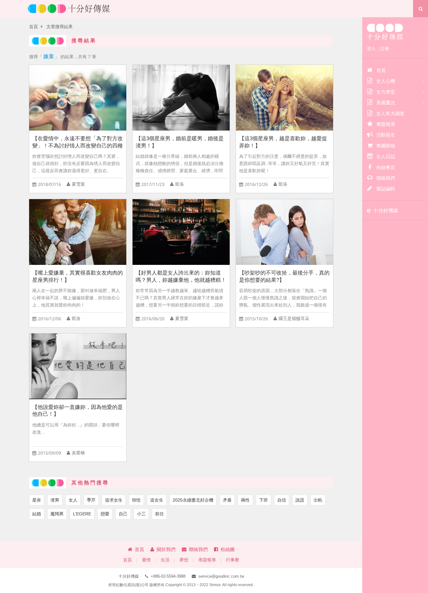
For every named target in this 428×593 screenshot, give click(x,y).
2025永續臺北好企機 (193, 500)
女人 (73, 500)
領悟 (136, 500)
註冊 (384, 48)
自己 (123, 513)
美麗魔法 (385, 102)
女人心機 (385, 81)
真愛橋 (78, 453)
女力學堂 (385, 92)
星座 (36, 500)
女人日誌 (385, 156)
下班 (263, 500)
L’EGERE (82, 513)
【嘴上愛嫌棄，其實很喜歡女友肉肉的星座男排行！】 (77, 276)
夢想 (184, 560)
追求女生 (114, 500)
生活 (165, 560)
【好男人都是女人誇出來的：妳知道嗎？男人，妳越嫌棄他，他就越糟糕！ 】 (181, 276)
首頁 (33, 26)
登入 (371, 48)
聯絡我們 (198, 549)
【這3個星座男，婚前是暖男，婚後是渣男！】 (180, 142)
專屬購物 (385, 145)
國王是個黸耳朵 (294, 318)
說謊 (299, 500)
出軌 (318, 500)
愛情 (146, 560)
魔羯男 (57, 513)
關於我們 (166, 549)
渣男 (54, 500)
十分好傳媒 (385, 210)
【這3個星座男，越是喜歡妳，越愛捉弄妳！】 (283, 142)
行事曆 (232, 560)
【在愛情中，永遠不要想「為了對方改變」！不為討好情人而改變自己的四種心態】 (77, 142)
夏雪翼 (78, 184)
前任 (159, 513)
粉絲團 (228, 549)
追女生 (156, 500)
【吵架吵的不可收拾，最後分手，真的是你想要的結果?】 (284, 276)
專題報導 (207, 560)
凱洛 (179, 184)
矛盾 (227, 500)
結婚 (36, 513)
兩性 (245, 500)
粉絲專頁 (385, 167)
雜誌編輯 (385, 188)
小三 (141, 513)
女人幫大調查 (390, 113)
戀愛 (105, 513)
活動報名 (385, 134)
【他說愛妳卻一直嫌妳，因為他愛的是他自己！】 (77, 410)
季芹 (91, 500)
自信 (281, 500)
